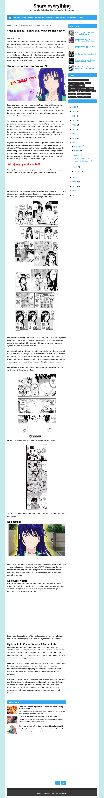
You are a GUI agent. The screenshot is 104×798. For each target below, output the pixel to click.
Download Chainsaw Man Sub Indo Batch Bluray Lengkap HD (41, 726)
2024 (74, 116)
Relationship (91, 91)
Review (80, 94)
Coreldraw (85, 80)
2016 (74, 182)
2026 (74, 107)
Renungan (72, 94)
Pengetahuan (73, 91)
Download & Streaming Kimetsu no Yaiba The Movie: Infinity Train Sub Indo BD (41, 707)
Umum (88, 97)
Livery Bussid (80, 85)
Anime (19, 38)
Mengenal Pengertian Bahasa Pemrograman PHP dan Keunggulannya (85, 61)
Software (87, 94)
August (77, 155)
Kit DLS (71, 85)
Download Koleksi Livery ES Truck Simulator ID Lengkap (84, 40)
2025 (74, 111)
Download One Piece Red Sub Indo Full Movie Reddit (38, 716)
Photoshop (83, 91)
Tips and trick (80, 97)
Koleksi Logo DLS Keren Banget (85, 54)
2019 (74, 138)
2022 (74, 125)
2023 (74, 120)
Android (71, 80)
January (77, 171)
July (76, 167)
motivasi (90, 88)
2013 (74, 195)
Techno (71, 97)
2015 (74, 186)
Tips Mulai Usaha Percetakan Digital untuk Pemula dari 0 (85, 68)
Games (88, 83)
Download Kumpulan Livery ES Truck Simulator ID (85, 47)
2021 (74, 129)
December (78, 146)
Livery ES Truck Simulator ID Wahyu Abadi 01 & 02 (84, 33)
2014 (74, 191)
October (77, 151)
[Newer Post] (57, 783)
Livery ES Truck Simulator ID (77, 88)
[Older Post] (63, 783)
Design (81, 83)
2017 (74, 177)
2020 (74, 134)
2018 (74, 143)
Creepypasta (73, 83)
